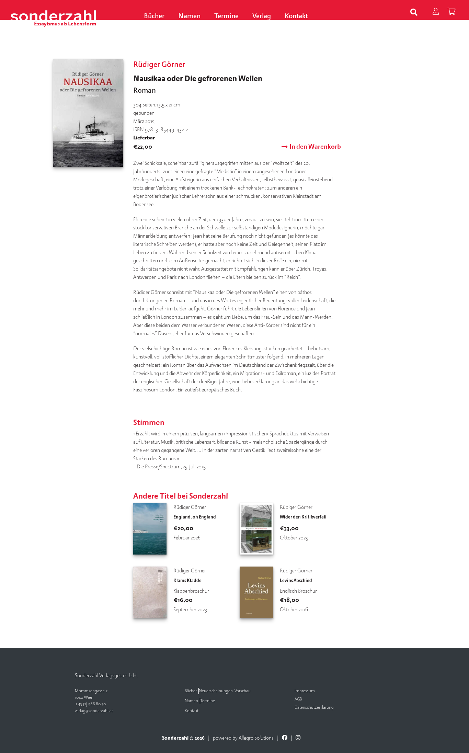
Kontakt (296, 16)
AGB (298, 699)
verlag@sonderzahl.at (94, 711)
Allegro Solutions (256, 738)
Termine (226, 16)
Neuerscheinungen (216, 691)
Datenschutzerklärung (314, 707)
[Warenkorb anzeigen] (451, 12)
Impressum (305, 691)
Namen (189, 16)
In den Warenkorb (315, 147)
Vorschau (243, 691)
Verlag (261, 16)
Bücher (154, 16)
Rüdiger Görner (159, 64)
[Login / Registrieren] (435, 12)
